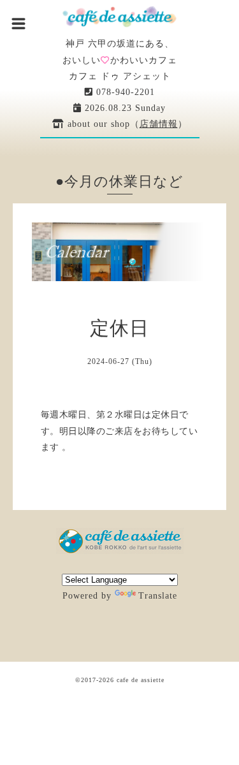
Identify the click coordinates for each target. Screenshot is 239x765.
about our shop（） (125, 124)
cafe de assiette (140, 679)
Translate (157, 596)
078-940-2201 (124, 92)
